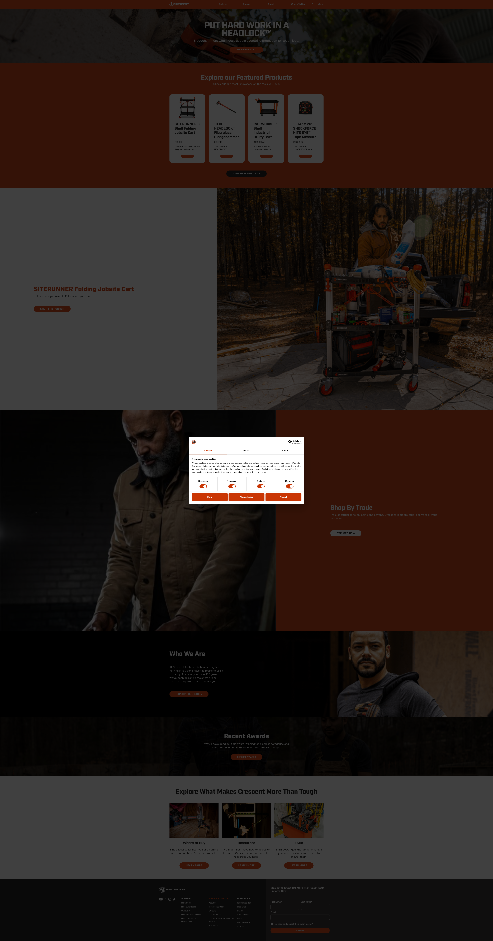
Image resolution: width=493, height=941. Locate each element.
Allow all (283, 497)
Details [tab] (246, 451)
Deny (209, 497)
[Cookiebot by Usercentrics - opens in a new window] (290, 442)
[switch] (232, 486)
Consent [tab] (208, 451)
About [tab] (285, 451)
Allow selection (246, 497)
